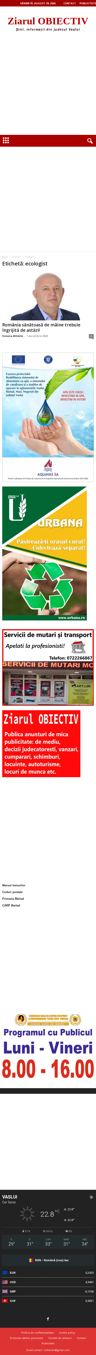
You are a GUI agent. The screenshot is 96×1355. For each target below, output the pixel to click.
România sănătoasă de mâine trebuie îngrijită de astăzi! (41, 327)
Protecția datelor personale (26, 1338)
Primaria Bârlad (13, 898)
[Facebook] (48, 1319)
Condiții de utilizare (60, 1338)
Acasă (5, 256)
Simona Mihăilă (12, 336)
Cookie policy (67, 1332)
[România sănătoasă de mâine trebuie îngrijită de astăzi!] (48, 295)
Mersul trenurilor (13, 885)
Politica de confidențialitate (37, 1332)
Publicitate (87, 3)
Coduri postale (12, 892)
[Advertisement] (48, 85)
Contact (69, 3)
